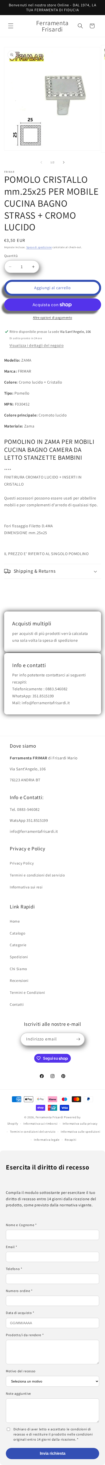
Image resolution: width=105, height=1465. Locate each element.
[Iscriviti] (78, 1039)
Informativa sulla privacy (80, 1123)
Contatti (17, 1004)
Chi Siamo (18, 968)
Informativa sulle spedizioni (80, 1131)
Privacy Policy (22, 863)
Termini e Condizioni (27, 992)
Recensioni (19, 980)
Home (15, 921)
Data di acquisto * (20, 1313)
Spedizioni (19, 956)
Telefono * (14, 1269)
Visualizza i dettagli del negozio (37, 345)
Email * (11, 1247)
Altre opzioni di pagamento (52, 317)
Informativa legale (47, 1139)
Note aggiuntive (18, 1393)
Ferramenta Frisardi (50, 1117)
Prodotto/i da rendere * (25, 1335)
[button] (11, 26)
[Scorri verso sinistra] (41, 162)
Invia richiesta (52, 1453)
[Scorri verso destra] (63, 162)
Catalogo (17, 933)
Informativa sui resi (26, 887)
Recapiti (70, 1139)
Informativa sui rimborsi (40, 1123)
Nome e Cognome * (21, 1225)
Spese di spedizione (39, 247)
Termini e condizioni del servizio (37, 875)
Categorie (18, 944)
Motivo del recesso (21, 1371)
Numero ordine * (19, 1291)
